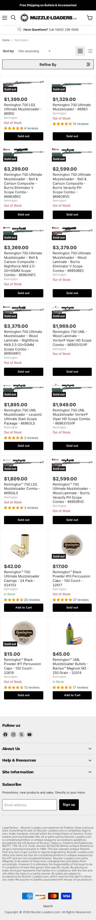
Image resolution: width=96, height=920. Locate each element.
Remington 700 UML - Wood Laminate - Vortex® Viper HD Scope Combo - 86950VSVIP (72, 338)
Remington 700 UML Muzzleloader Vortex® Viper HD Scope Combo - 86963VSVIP (71, 416)
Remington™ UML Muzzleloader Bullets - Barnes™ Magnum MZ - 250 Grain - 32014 (71, 666)
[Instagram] (13, 734)
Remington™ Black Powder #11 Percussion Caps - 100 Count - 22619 (22, 666)
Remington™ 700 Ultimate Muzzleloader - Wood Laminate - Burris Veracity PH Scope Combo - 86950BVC (72, 493)
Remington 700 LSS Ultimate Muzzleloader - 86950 (23, 109)
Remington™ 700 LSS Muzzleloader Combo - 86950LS (22, 488)
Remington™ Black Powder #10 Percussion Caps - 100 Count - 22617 (71, 578)
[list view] (90, 51)
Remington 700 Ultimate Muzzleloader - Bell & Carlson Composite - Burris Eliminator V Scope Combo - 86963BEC (23, 185)
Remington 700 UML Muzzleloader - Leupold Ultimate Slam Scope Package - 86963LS (23, 416)
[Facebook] (5, 734)
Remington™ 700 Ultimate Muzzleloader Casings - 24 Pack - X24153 (22, 578)
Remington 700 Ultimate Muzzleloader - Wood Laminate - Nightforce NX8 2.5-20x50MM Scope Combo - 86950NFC (23, 342)
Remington (11, 117)
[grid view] (80, 51)
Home (6, 40)
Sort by (8, 51)
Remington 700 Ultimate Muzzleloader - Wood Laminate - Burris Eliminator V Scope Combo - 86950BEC (72, 262)
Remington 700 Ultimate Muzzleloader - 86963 (72, 107)
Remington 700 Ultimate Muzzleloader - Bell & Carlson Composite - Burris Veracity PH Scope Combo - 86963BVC (72, 185)
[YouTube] (29, 734)
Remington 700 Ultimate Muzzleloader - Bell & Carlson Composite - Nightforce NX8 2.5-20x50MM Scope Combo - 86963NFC (23, 264)
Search (48, 906)
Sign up (69, 804)
